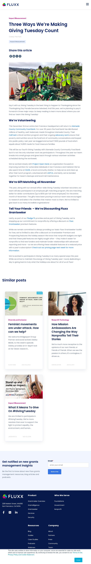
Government (59, 505)
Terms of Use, (78, 552)
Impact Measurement (17, 42)
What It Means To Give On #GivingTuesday (23, 409)
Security (31, 517)
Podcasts (31, 543)
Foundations (59, 501)
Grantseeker (33, 509)
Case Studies (33, 539)
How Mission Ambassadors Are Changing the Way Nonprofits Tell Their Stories (65, 331)
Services (31, 513)
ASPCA (50, 173)
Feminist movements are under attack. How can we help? (23, 328)
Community (53, 543)
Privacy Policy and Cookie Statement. (21, 554)
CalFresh (13, 135)
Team (50, 547)
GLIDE (27, 170)
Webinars (31, 547)
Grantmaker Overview (36, 501)
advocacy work (62, 135)
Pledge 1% (31, 218)
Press (50, 539)
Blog (29, 531)
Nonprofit (58, 509)
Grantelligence (33, 505)
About (50, 531)
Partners (51, 535)
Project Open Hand (40, 164)
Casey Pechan (15, 36)
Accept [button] (78, 560)
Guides (30, 535)
